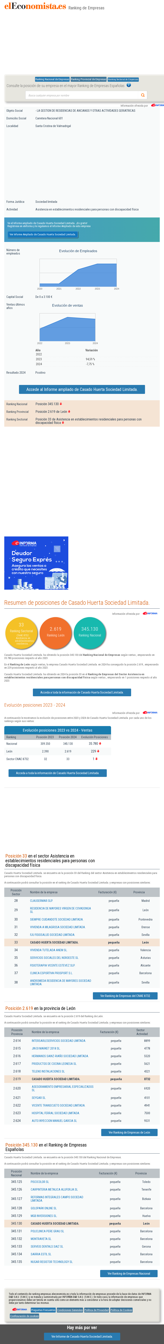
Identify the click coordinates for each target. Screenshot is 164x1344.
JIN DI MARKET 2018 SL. (46, 1048)
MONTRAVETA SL (41, 1239)
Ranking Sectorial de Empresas (123, 79)
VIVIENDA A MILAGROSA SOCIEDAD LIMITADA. (58, 927)
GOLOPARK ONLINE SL (44, 1208)
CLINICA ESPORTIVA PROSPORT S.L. (51, 973)
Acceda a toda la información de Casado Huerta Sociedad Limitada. (82, 692)
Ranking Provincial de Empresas (88, 79)
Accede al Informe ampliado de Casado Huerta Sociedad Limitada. (82, 389)
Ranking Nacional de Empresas (52, 79)
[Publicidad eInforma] (36, 588)
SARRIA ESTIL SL (41, 1254)
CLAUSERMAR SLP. (41, 900)
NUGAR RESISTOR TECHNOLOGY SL (52, 1262)
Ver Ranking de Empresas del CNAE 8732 (125, 996)
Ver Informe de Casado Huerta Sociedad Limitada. (82, 1336)
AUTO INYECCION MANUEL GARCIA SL (54, 1120)
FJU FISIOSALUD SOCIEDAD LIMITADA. (52, 935)
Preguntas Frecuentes (43, 1310)
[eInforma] (19, 1307)
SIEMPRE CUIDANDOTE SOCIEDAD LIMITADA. (56, 919)
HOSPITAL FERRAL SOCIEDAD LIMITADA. (56, 1113)
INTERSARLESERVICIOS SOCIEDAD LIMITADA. (59, 1040)
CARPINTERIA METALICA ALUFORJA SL (54, 1189)
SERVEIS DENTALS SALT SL (47, 1246)
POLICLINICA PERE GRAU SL (47, 1231)
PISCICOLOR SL (40, 1182)
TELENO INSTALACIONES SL (48, 1071)
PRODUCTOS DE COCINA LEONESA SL (54, 1063)
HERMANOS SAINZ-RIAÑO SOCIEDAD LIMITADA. (60, 1056)
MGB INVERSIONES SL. (44, 1216)
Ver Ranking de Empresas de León (129, 1132)
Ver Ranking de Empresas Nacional (129, 1273)
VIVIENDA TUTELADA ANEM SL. (48, 950)
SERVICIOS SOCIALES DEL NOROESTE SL (54, 957)
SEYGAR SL (38, 1098)
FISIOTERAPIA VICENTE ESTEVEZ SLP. (52, 965)
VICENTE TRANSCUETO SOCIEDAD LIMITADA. (58, 1105)
